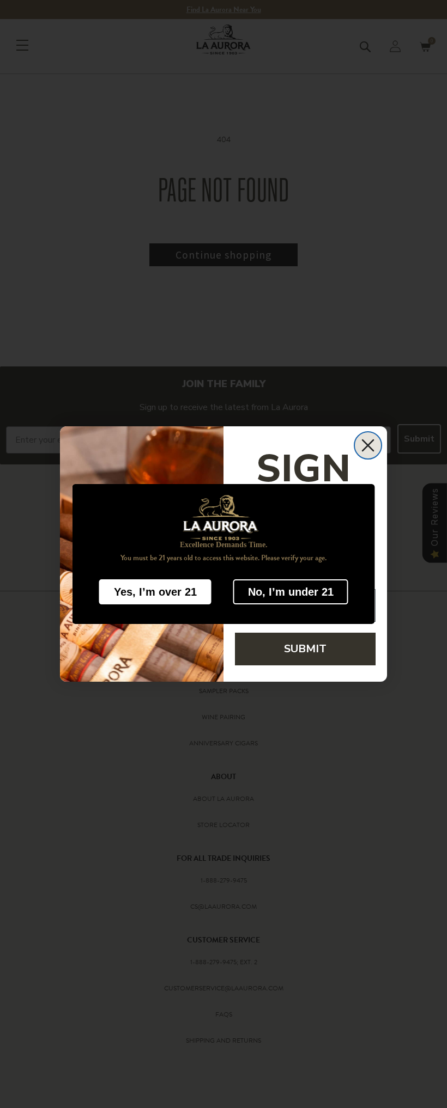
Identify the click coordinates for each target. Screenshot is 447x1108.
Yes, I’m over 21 (155, 592)
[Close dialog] (368, 445)
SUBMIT (305, 648)
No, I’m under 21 (291, 592)
